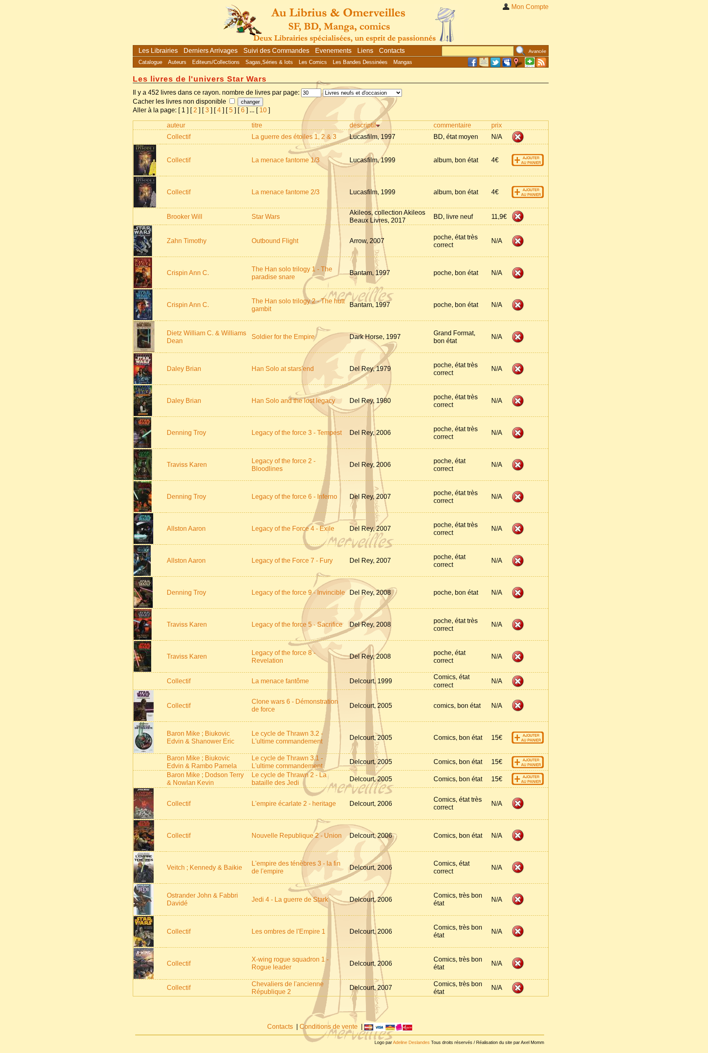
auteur (176, 125)
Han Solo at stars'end (283, 368)
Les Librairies (158, 50)
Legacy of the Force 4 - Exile (293, 528)
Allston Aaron (186, 528)
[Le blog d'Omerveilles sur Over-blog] (484, 65)
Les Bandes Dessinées (360, 62)
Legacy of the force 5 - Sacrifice (297, 624)
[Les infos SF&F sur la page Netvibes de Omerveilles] (530, 65)
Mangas (402, 62)
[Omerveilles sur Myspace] (507, 65)
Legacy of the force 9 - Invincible (298, 592)
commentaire (452, 125)
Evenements (333, 50)
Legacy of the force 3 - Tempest (297, 432)
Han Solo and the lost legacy (293, 400)
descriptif (362, 125)
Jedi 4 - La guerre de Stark (290, 899)
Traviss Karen (187, 464)
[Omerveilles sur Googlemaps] (518, 65)
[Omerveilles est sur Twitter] (495, 65)
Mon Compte (530, 6)
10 (263, 110)
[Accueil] (341, 22)
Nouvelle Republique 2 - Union (297, 835)
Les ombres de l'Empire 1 (288, 931)
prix (496, 125)
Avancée (537, 51)
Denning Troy (186, 432)
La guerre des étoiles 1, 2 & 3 (294, 136)
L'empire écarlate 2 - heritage (294, 803)
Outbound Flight (275, 240)
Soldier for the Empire (283, 336)
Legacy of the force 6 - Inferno (294, 496)
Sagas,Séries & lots (269, 62)
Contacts (392, 50)
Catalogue (150, 62)
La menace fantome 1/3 (286, 160)
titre (257, 125)
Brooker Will (184, 216)
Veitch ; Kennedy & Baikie (204, 867)
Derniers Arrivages (211, 50)
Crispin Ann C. (188, 272)
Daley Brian (184, 368)
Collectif (179, 136)
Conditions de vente (329, 1026)
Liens (365, 50)
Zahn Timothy (186, 240)
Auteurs (177, 62)
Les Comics (313, 62)
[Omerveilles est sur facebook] (472, 65)
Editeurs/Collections (216, 62)
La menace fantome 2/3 (286, 192)
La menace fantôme (280, 681)
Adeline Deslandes (411, 1042)
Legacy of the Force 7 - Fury (292, 560)
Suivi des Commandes (276, 50)
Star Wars (266, 216)
